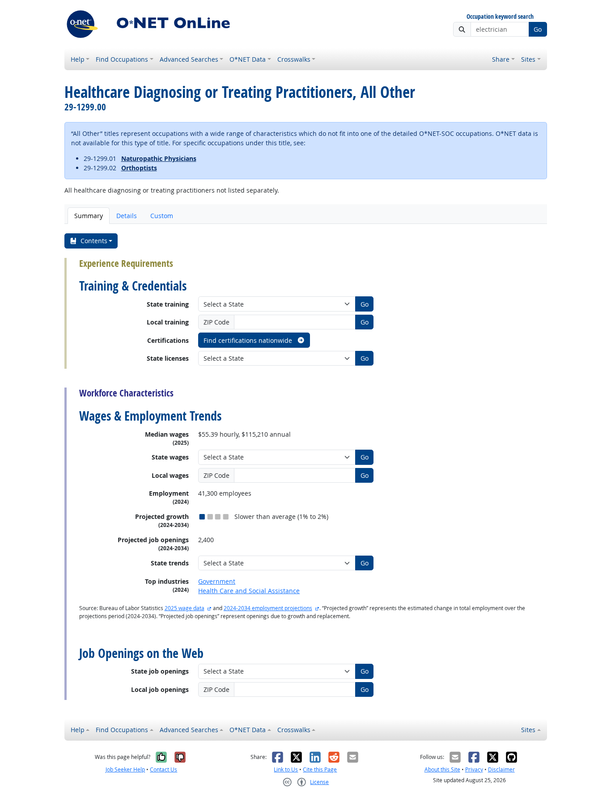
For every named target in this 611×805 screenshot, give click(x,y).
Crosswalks (293, 59)
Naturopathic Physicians (158, 158)
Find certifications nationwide (249, 340)
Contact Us (163, 769)
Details (126, 215)
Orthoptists (139, 168)
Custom (161, 215)
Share (500, 59)
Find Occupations (122, 59)
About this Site (442, 769)
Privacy (474, 769)
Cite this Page (320, 769)
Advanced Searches (189, 59)
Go (538, 29)
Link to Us (286, 769)
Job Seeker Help (125, 769)
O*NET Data (247, 59)
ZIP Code (216, 322)
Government (216, 581)
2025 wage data (184, 608)
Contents (94, 240)
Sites (528, 59)
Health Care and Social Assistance (249, 590)
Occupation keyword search (500, 17)
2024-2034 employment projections (268, 608)
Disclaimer (501, 769)
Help (78, 59)
